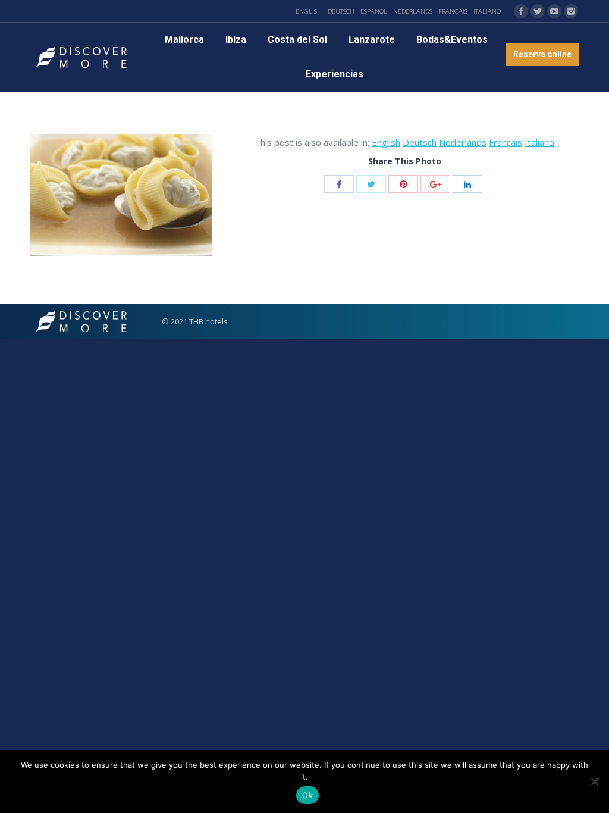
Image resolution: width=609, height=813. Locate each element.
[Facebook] (521, 11)
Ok (307, 795)
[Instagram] (571, 11)
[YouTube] (554, 11)
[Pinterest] (403, 184)
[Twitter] (537, 11)
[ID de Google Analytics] (435, 184)
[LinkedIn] (467, 184)
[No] (594, 781)
